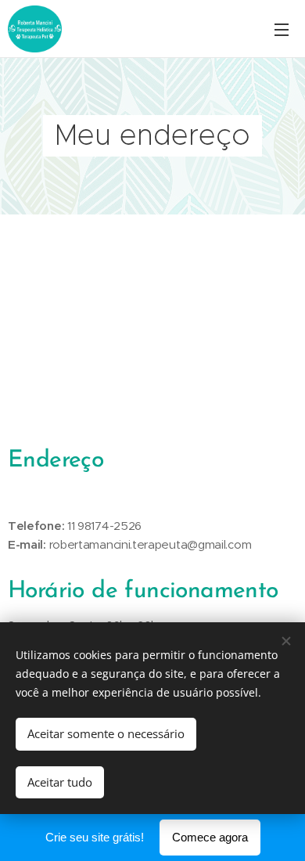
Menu (281, 29)
